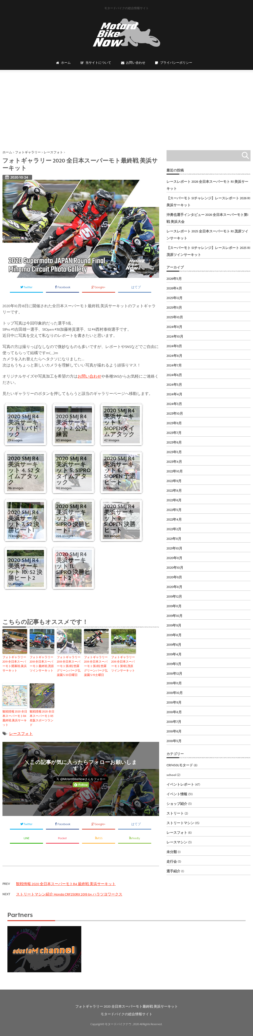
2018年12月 (174, 673)
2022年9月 (174, 481)
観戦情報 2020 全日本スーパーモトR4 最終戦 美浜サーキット (14, 718)
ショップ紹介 (177, 804)
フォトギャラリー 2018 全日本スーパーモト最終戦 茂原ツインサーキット (42, 664)
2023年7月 (174, 433)
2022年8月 (174, 490)
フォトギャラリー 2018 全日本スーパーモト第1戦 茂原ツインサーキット (123, 664)
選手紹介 (173, 871)
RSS (100, 838)
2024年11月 (174, 327)
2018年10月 (175, 693)
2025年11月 (174, 307)
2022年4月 (174, 519)
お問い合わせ (135, 62)
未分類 (172, 852)
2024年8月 (174, 356)
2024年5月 (174, 384)
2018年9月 (174, 702)
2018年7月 (174, 722)
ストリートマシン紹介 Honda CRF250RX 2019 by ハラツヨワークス (69, 894)
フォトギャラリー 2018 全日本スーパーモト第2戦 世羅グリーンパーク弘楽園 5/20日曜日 (69, 666)
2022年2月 (174, 529)
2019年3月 (174, 664)
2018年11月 (174, 683)
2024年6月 (174, 375)
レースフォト (21, 734)
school (171, 775)
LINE (26, 838)
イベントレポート (180, 784)
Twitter (28, 287)
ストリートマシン (180, 823)
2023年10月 (175, 413)
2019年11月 (174, 606)
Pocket (62, 838)
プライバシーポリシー (176, 62)
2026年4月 (174, 288)
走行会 (172, 861)
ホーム (66, 62)
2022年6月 (174, 500)
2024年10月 (175, 336)
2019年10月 (175, 616)
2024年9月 (174, 346)
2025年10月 (175, 317)
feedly (136, 838)
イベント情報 (177, 794)
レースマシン (177, 842)
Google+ (100, 287)
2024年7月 (174, 365)
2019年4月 (174, 654)
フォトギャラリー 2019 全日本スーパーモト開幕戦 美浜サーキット (14, 664)
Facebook (64, 287)
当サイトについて (98, 62)
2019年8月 (174, 635)
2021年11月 (174, 539)
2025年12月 (175, 298)
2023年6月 (174, 442)
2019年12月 (174, 596)
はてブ (136, 287)
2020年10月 (175, 567)
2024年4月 (174, 394)
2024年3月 (174, 404)
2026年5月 (174, 279)
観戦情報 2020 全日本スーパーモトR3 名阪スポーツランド (42, 718)
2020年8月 (174, 587)
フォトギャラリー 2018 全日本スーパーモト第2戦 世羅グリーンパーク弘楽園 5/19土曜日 (96, 666)
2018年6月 (174, 731)
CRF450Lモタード (180, 765)
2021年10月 (174, 548)
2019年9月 (174, 625)
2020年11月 (174, 558)
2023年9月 (174, 423)
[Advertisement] (126, 107)
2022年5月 (174, 510)
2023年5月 (174, 452)
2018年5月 (174, 741)
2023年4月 (174, 462)
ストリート (175, 813)
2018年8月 (174, 712)
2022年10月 (175, 471)
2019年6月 (174, 645)
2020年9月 (174, 577)
